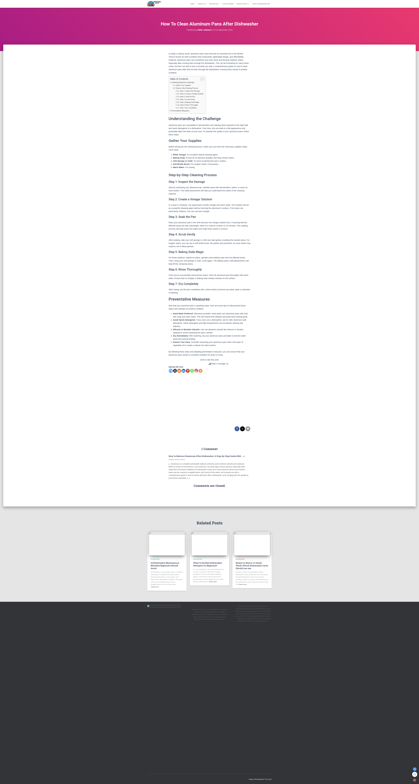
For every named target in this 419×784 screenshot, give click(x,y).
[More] (200, 371)
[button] (218, 4)
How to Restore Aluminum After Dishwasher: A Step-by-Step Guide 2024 (205, 456)
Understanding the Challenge (183, 82)
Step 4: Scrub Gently (187, 99)
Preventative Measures (180, 111)
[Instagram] (196, 371)
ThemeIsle (268, 779)
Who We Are (213, 4)
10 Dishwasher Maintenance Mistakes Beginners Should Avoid (165, 566)
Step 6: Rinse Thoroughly (189, 105)
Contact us (202, 4)
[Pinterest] (188, 371)
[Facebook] (171, 371)
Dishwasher (155, 559)
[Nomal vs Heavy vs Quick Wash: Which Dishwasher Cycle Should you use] (252, 543)
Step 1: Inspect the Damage (190, 91)
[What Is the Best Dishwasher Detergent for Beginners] (209, 543)
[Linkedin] (183, 371)
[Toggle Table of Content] (201, 79)
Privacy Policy (242, 4)
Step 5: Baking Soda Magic (189, 102)
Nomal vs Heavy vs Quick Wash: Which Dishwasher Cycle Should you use (252, 566)
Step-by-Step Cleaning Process (187, 88)
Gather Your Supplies (183, 85)
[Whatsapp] (192, 371)
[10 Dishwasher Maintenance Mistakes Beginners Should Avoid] (167, 543)
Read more (155, 587)
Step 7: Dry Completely (188, 108)
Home (192, 4)
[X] (175, 371)
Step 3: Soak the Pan (187, 96)
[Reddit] (179, 371)
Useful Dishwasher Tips (261, 4)
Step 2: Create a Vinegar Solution (191, 94)
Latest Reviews (228, 4)
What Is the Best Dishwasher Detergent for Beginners (207, 564)
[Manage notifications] (414, 780)
